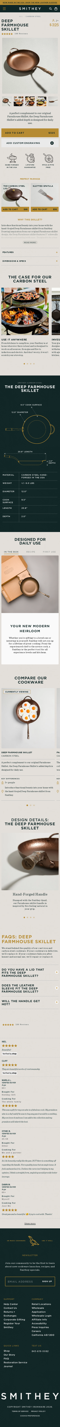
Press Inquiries (40, 1327)
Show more (30, 1224)
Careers (36, 1331)
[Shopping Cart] (56, 8)
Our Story (9, 1354)
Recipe (30, 551)
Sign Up (47, 1281)
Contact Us (10, 1308)
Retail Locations (41, 1304)
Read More (30, 242)
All (21, 16)
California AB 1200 (43, 1335)
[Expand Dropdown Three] (56, 1002)
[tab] (27, 805)
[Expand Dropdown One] (56, 972)
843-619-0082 (40, 1351)
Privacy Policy (38, 1411)
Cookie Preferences (30, 1416)
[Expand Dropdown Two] (56, 988)
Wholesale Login (42, 1315)
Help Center (11, 1304)
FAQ (6, 1358)
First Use (49, 551)
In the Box (11, 551)
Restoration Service (15, 1362)
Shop (7, 1351)
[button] (14, 34)
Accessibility (39, 1323)
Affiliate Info (39, 1319)
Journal (8, 1366)
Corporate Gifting (14, 1319)
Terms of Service (20, 1411)
